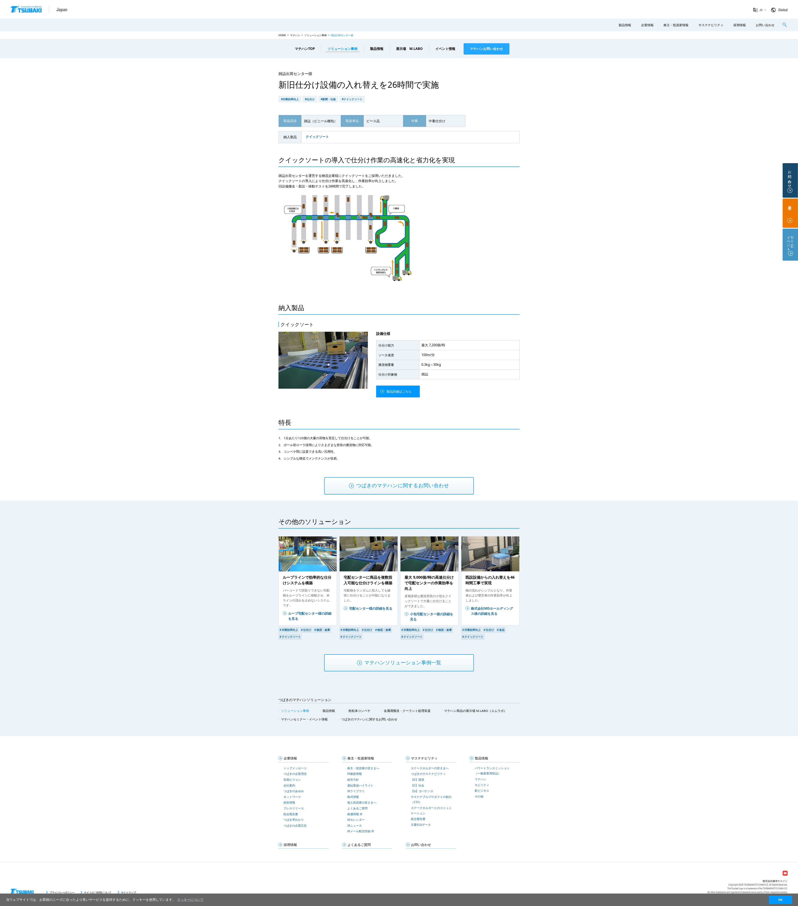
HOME (282, 35)
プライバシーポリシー (61, 892)
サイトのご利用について (97, 892)
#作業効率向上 (290, 99)
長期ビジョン (292, 780)
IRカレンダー (356, 820)
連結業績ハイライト (360, 785)
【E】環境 (417, 780)
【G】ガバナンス (422, 791)
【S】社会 (417, 785)
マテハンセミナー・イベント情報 (304, 719)
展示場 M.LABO (409, 48)
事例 (342, 48)
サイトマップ (128, 892)
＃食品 (500, 630)
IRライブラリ (356, 791)
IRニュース (354, 825)
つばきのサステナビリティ (428, 774)
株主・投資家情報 (676, 25)
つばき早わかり (293, 820)
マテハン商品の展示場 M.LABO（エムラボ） (475, 711)
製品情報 (625, 25)
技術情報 (289, 802)
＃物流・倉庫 (322, 630)
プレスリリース (293, 808)
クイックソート (317, 136)
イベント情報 (445, 48)
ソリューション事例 (315, 35)
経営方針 (353, 780)
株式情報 (353, 797)
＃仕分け (305, 630)
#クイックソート (352, 99)
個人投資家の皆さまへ (361, 802)
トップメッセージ (295, 768)
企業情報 (647, 25)
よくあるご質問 (357, 808)
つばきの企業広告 (295, 825)
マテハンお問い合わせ (486, 48)
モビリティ (482, 785)
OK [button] (780, 899)
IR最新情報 (354, 774)
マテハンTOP (305, 48)
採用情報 (739, 25)
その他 (479, 796)
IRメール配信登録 (359, 831)
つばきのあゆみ (293, 791)
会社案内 (289, 785)
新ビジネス (482, 791)
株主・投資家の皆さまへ (363, 768)
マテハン (295, 35)
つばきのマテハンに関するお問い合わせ (369, 719)
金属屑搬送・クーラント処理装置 (407, 711)
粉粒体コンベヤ (359, 711)
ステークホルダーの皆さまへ (430, 768)
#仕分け (310, 99)
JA (760, 10)
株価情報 (353, 814)
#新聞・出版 (328, 99)
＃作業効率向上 (288, 630)
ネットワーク (292, 797)
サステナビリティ (710, 25)
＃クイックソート (290, 637)
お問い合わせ (765, 25)
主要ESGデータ (421, 825)
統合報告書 (290, 814)
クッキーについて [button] (190, 899)
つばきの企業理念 (295, 774)
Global (783, 9)
